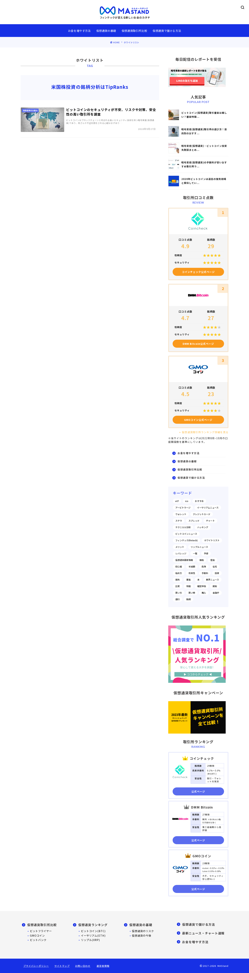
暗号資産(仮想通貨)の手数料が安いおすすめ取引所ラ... (204, 164)
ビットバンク (38, 940)
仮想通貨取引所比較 (134, 31)
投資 (217, 573)
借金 (212, 560)
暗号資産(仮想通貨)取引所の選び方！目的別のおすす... (204, 131)
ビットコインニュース (186, 533)
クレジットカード (201, 514)
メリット (179, 547)
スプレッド (193, 520)
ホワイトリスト (211, 540)
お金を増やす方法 (79, 31)
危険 (204, 566)
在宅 (215, 566)
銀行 (177, 599)
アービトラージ (182, 507)
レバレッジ (180, 553)
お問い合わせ (82, 966)
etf (177, 501)
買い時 (191, 592)
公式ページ (198, 791)
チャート (210, 520)
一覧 (195, 553)
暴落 (188, 579)
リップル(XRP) (90, 940)
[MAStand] (124, 10)
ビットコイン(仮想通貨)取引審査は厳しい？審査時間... (204, 114)
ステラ (178, 520)
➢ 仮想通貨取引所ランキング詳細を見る (203, 432)
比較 (177, 586)
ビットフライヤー (41, 931)
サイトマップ (62, 966)
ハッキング (202, 527)
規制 (215, 586)
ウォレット (180, 514)
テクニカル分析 (183, 527)
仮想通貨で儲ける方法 (167, 31)
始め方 (178, 573)
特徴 (188, 586)
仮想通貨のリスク (143, 931)
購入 (204, 592)
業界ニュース (212, 579)
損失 (177, 579)
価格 (201, 560)
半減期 (191, 566)
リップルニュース (199, 547)
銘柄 (188, 599)
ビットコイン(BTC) (93, 931)
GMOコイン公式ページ (198, 420)
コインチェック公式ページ (198, 272)
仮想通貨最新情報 (184, 560)
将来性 (191, 573)
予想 (206, 553)
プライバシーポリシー (36, 966)
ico (186, 501)
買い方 (178, 592)
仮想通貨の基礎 (106, 31)
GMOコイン (37, 935)
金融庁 (216, 592)
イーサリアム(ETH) (93, 935)
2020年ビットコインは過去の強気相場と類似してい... (203, 181)
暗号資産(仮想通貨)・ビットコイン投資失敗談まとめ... (204, 148)
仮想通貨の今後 (141, 935)
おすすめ (199, 501)
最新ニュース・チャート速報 (203, 933)
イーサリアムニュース (208, 507)
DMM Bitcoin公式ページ (198, 343)
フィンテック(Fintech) (186, 540)
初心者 (178, 566)
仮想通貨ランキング (93, 925)
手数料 (205, 573)
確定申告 (201, 586)
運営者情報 (103, 966)
